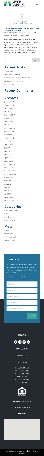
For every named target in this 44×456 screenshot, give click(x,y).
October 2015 (9, 138)
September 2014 (10, 181)
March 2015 (8, 161)
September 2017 (10, 108)
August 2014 (8, 184)
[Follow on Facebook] (15, 342)
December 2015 (10, 135)
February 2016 (9, 128)
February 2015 (9, 164)
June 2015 (7, 151)
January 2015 (9, 168)
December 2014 (10, 171)
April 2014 (8, 194)
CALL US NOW (22, 362)
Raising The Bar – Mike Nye (14, 81)
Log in (6, 230)
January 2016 (9, 131)
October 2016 (9, 118)
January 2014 (9, 200)
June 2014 (7, 187)
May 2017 (7, 112)
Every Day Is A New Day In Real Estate (17, 78)
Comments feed (10, 237)
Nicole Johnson (12, 32)
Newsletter (14, 35)
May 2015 (7, 154)
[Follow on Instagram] (20, 342)
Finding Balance (10, 84)
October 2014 (9, 177)
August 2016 (8, 122)
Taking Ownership (10, 71)
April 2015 (8, 158)
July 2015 (7, 148)
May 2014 (7, 191)
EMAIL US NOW (22, 356)
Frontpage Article (10, 210)
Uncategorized (23, 35)
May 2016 (7, 125)
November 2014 (10, 174)
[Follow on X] (24, 342)
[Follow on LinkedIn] (28, 342)
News (6, 214)
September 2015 (10, 141)
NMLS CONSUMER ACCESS (22, 401)
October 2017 (9, 105)
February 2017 (9, 115)
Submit (32, 316)
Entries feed (8, 234)
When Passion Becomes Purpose (16, 74)
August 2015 (8, 145)
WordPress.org (9, 240)
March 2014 (8, 197)
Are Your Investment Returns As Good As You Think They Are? (21, 29)
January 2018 (9, 102)
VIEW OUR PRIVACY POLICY (22, 408)
